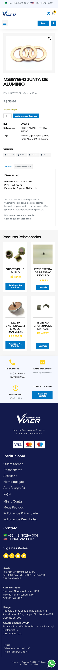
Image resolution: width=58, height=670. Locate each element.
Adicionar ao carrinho (26, 116)
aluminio (25, 135)
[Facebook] (6, 555)
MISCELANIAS (28, 128)
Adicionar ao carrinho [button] (15, 286)
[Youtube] (17, 555)
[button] (5, 23)
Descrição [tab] (8, 166)
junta (23, 139)
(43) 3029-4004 (17, 373)
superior (45, 139)
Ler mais (43, 287)
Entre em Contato (42, 368)
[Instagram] (12, 555)
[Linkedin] (23, 555)
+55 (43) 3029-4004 (24, 535)
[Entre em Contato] (42, 362)
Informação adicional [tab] (23, 166)
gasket (45, 135)
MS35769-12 (33, 139)
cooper (37, 135)
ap (31, 135)
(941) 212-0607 (18, 377)
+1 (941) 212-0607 (21, 539)
